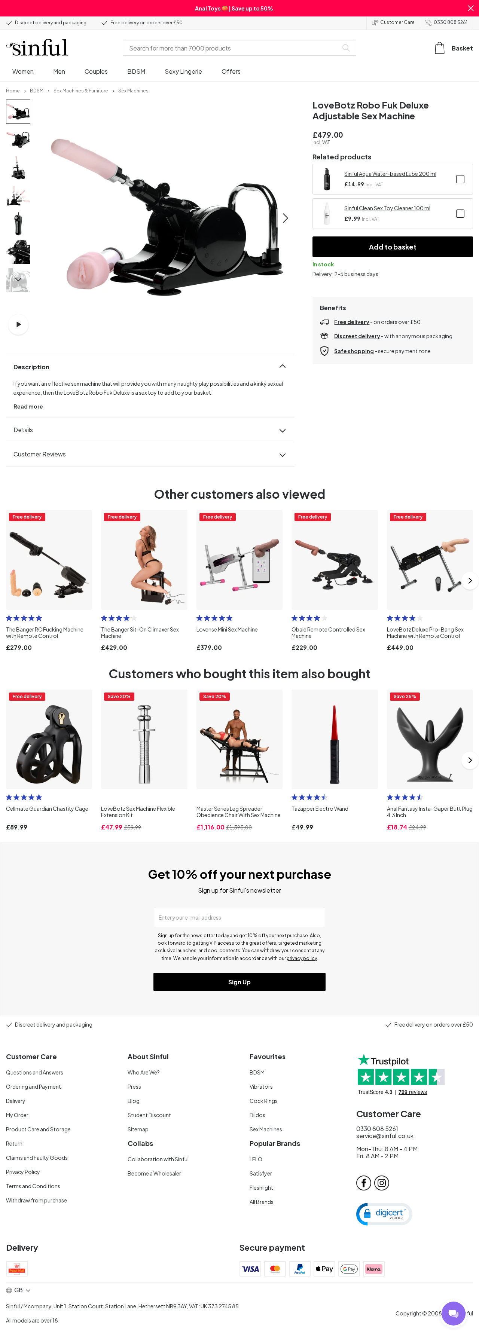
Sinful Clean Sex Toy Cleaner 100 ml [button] (387, 208)
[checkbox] (460, 179)
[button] (471, 8)
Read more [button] (28, 406)
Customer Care (397, 22)
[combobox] (232, 47)
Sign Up (239, 982)
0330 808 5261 (450, 22)
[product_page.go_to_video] (18, 324)
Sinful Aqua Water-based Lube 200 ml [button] (390, 173)
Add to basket (393, 246)
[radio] (9, 618)
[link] (13, 90)
